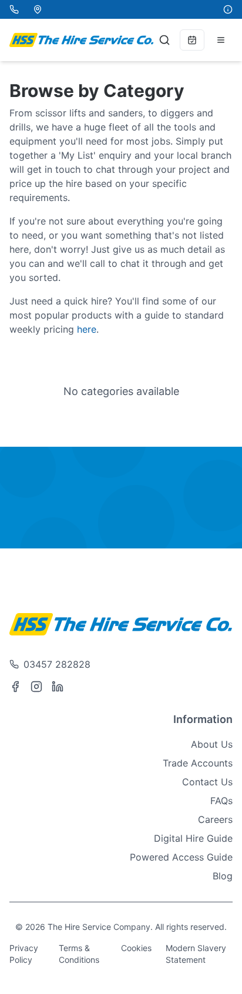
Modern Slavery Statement (196, 954)
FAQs (221, 800)
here (86, 329)
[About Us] (228, 9)
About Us (212, 744)
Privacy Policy (23, 954)
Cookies (136, 948)
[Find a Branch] (37, 9)
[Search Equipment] (164, 40)
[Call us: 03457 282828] (14, 9)
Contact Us (207, 782)
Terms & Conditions (79, 954)
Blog (223, 876)
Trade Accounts (198, 763)
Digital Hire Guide (193, 838)
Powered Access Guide (181, 857)
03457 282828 (56, 664)
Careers (215, 819)
